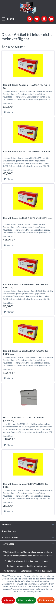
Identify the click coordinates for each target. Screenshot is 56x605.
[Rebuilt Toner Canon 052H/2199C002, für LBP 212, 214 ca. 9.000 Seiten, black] (28, 264)
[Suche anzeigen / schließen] (30, 19)
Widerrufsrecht (10, 571)
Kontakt (10, 566)
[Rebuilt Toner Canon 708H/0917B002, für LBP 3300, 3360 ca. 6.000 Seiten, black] (28, 464)
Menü (10, 18)
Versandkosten (47, 552)
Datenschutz (26, 571)
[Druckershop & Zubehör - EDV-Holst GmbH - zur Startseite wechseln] (28, 7)
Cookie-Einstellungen (13, 561)
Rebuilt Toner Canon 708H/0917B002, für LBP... (25, 485)
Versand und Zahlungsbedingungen (32, 566)
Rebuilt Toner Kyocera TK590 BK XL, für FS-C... (27, 86)
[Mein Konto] (44, 19)
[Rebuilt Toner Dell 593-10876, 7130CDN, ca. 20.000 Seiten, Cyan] (28, 198)
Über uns (45, 561)
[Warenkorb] (51, 19)
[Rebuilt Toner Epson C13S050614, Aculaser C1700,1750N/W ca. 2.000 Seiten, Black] (28, 132)
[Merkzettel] (37, 19)
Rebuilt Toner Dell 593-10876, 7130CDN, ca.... (28, 217)
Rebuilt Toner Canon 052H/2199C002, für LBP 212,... (25, 286)
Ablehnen (8, 600)
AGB (37, 571)
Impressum (47, 571)
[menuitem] (7, 19)
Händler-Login (32, 561)
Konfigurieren (46, 600)
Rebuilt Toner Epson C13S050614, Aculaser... (27, 151)
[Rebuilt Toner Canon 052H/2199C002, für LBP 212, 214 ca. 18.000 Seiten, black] (28, 331)
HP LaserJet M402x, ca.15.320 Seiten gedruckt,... (23, 419)
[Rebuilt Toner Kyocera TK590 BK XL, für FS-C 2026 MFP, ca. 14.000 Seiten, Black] (28, 65)
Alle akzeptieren (26, 600)
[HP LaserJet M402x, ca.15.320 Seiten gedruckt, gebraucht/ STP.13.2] (28, 398)
